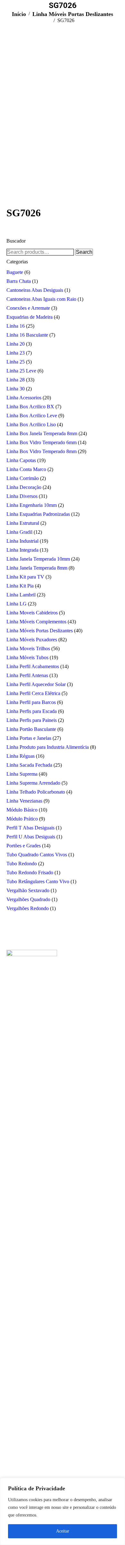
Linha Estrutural (22, 523)
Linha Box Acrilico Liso (31, 424)
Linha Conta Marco (26, 469)
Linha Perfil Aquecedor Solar (36, 684)
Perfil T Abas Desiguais (30, 827)
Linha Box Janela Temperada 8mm (41, 433)
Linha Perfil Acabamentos (32, 666)
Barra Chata (18, 281)
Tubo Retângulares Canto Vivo (37, 881)
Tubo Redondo (21, 863)
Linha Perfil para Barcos (31, 702)
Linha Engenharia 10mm (31, 505)
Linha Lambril (21, 594)
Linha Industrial (22, 541)
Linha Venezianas (24, 801)
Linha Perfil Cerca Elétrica (33, 693)
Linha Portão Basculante (31, 729)
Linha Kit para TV (25, 577)
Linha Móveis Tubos (27, 657)
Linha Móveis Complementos (36, 621)
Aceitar (62, 1531)
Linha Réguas (20, 756)
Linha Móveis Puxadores (31, 639)
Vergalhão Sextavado (27, 890)
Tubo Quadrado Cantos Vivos (36, 854)
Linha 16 (15, 326)
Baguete (14, 272)
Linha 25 (15, 361)
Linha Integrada (22, 550)
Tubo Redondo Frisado (29, 872)
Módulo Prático (22, 818)
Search (84, 252)
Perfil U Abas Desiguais (30, 836)
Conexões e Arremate (28, 308)
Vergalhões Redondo (27, 908)
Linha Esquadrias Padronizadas (38, 514)
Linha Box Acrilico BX (30, 406)
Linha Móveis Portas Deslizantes (39, 630)
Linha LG (16, 603)
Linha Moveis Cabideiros (32, 612)
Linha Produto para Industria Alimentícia (47, 747)
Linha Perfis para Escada (31, 711)
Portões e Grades (23, 845)
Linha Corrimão (22, 478)
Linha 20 (15, 344)
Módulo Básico (22, 810)
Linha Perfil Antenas (27, 675)
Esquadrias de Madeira (29, 317)
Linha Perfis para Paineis (31, 720)
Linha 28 (15, 379)
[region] (62, 1511)
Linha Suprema (22, 774)
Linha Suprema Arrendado (33, 783)
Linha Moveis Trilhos (28, 648)
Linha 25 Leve (21, 370)
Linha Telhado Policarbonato (35, 792)
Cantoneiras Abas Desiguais (34, 290)
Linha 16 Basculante (27, 335)
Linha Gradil (19, 532)
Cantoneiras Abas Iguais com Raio (41, 299)
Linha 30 (15, 388)
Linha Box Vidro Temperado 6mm (41, 442)
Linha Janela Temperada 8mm (36, 568)
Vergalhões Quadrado (28, 899)
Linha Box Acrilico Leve (31, 415)
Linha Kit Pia (20, 585)
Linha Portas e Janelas (28, 738)
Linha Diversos (22, 496)
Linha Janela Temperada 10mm (38, 559)
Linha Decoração (23, 487)
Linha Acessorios (23, 397)
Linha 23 (15, 353)
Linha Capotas (21, 460)
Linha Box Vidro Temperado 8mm (41, 451)
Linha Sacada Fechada (29, 765)
